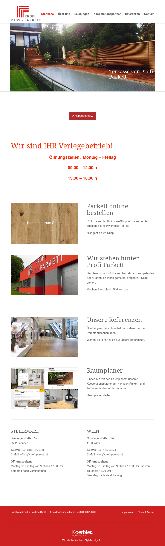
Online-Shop (119, 221)
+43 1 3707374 (107, 450)
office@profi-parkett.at (34, 454)
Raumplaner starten (99, 395)
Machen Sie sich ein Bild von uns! (108, 289)
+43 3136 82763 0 (32, 450)
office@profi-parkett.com (62, 512)
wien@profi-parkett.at (109, 454)
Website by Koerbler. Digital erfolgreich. (82, 540)
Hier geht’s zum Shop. (101, 233)
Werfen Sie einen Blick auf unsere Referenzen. (116, 340)
